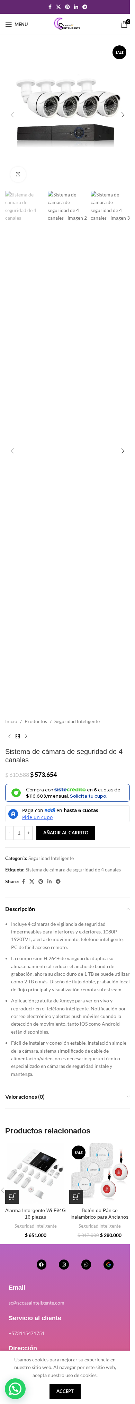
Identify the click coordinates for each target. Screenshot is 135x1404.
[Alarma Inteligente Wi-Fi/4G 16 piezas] (35, 1173)
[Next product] (26, 736)
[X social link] (58, 7)
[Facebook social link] (50, 7)
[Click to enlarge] (18, 174)
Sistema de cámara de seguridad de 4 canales (73, 869)
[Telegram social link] (84, 7)
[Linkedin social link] (76, 7)
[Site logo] (67, 24)
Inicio (11, 721)
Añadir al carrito (65, 832)
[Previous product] (9, 736)
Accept (65, 1391)
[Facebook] (42, 1265)
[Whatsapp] (86, 1265)
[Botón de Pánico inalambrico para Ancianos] (99, 1173)
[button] (12, 115)
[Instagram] (64, 1265)
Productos (36, 721)
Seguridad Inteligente (77, 721)
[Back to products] (18, 736)
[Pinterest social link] (67, 7)
